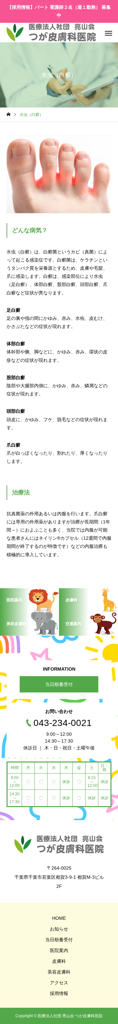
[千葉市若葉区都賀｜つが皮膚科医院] (51, 32)
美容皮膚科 (59, 971)
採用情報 (59, 993)
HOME (59, 918)
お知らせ (59, 929)
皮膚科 (59, 961)
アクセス (59, 982)
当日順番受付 (59, 684)
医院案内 (59, 950)
